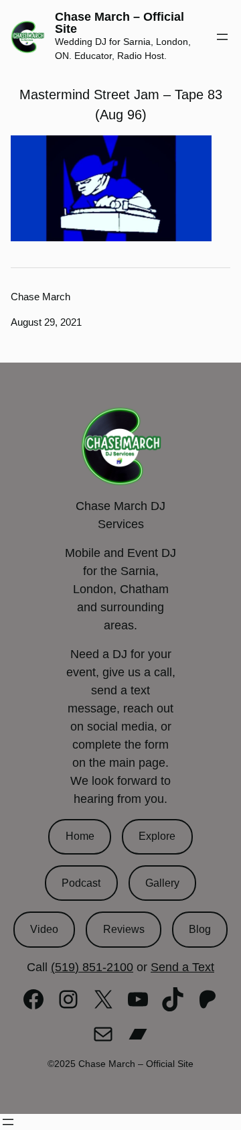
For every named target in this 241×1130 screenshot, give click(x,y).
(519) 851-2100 (92, 967)
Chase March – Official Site (119, 23)
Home (80, 836)
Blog (200, 929)
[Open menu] (222, 37)
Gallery (162, 883)
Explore (157, 836)
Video (44, 929)
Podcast (81, 883)
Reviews (124, 929)
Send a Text (182, 967)
